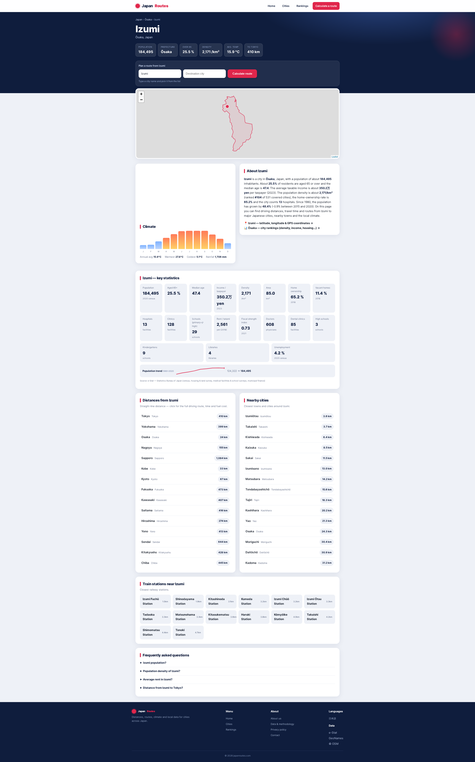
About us (276, 718)
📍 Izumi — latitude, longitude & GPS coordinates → (278, 223)
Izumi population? (154, 662)
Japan (155, 6)
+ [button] (141, 94)
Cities (285, 5)
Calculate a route (326, 5)
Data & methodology (282, 723)
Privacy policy (278, 729)
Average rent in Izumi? (157, 679)
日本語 (332, 718)
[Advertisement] (185, 196)
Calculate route (242, 73)
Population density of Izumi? (161, 671)
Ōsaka (148, 19)
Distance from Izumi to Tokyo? (163, 687)
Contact (275, 735)
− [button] (141, 99)
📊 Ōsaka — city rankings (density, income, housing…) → (282, 228)
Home (271, 5)
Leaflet (335, 156)
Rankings (302, 5)
